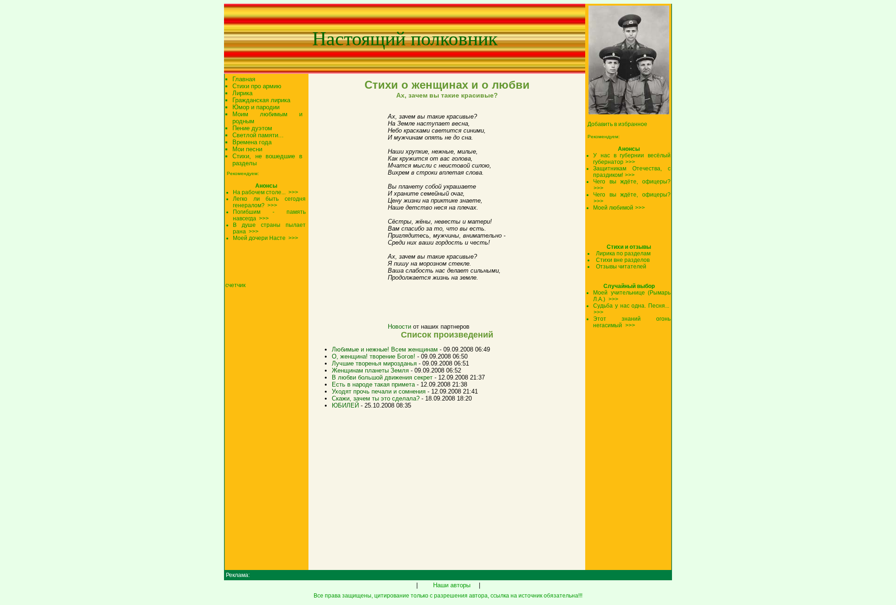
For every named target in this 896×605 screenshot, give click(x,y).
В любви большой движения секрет (382, 377)
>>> (630, 162)
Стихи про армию (256, 86)
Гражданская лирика (261, 100)
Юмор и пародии (256, 107)
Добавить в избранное (617, 124)
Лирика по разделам (623, 253)
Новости (399, 326)
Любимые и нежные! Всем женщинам (385, 349)
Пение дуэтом (252, 128)
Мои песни (247, 149)
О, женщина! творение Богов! (373, 356)
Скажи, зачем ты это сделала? (376, 398)
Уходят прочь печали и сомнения (379, 391)
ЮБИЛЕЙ (345, 405)
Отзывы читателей (621, 266)
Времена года (252, 142)
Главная (243, 79)
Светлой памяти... (258, 135)
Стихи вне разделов (623, 260)
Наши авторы (451, 585)
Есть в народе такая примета (373, 384)
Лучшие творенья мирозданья (374, 363)
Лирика (242, 93)
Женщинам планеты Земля (370, 370)
